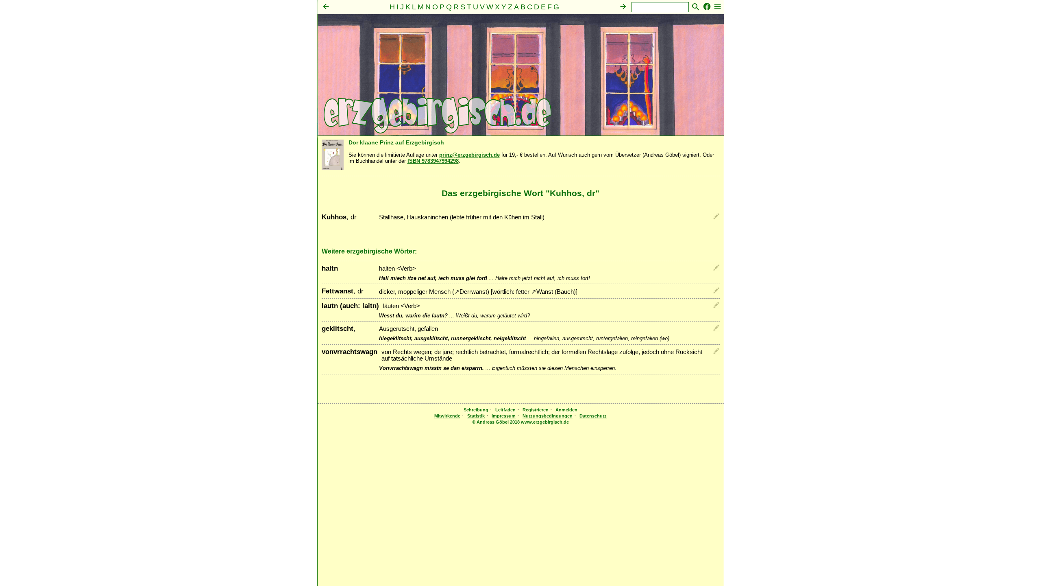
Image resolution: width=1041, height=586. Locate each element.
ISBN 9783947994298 (433, 161)
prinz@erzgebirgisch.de (469, 155)
